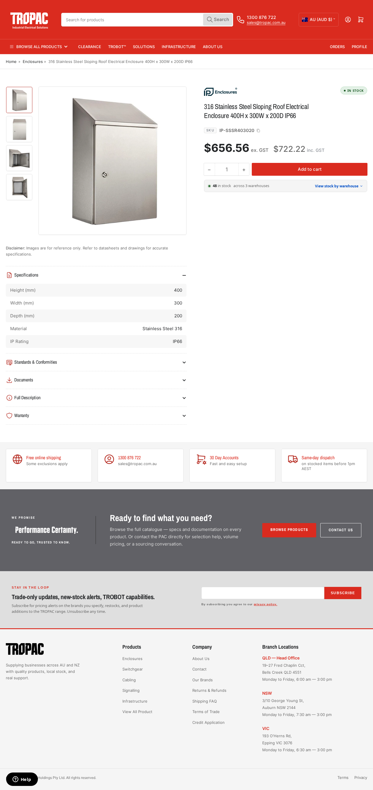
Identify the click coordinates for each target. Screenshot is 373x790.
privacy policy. (265, 604)
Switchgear (132, 669)
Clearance (89, 46)
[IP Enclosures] (245, 91)
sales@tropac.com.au (266, 22)
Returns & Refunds (209, 690)
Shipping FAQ (204, 701)
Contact (199, 669)
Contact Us (341, 529)
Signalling (131, 690)
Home (11, 61)
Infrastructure (179, 46)
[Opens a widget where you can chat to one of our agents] (22, 780)
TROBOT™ (117, 46)
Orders (337, 46)
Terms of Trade (206, 711)
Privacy (360, 777)
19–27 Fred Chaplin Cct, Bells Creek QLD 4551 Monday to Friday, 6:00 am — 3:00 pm (297, 672)
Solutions (144, 46)
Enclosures (33, 61)
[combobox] (147, 20)
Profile (359, 46)
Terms (343, 777)
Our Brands (202, 680)
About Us (212, 46)
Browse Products (289, 529)
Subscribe (343, 593)
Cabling (129, 680)
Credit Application (208, 722)
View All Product (137, 711)
